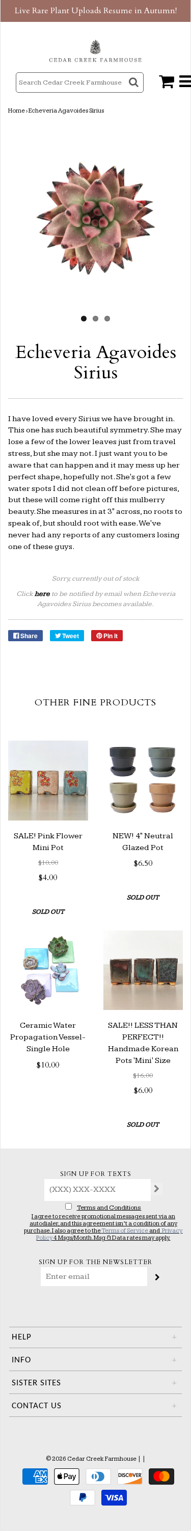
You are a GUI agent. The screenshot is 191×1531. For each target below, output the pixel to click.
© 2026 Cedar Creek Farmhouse (91, 1459)
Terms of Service (124, 1231)
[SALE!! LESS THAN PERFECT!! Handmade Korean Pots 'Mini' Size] (143, 970)
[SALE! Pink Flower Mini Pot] (48, 781)
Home (16, 111)
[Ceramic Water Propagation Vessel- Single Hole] (48, 970)
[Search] (134, 91)
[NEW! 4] (143, 781)
